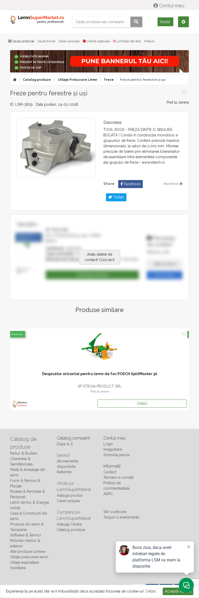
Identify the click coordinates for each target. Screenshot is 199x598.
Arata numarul (164, 264)
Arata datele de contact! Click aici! (100, 257)
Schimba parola (116, 455)
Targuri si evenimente (121, 517)
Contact (109, 472)
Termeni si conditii (118, 477)
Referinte (64, 472)
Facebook (131, 184)
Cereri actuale (69, 41)
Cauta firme (46, 41)
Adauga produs (70, 495)
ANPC (108, 494)
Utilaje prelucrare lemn (77, 80)
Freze (108, 80)
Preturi (149, 41)
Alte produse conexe (27, 551)
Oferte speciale (98, 41)
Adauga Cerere (69, 524)
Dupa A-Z (65, 444)
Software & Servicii (25, 535)
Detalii (142, 403)
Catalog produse (37, 80)
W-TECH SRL (57, 230)
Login (108, 444)
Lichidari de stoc (128, 41)
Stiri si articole (114, 512)
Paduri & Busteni (23, 453)
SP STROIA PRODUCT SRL (100, 386)
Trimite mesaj (164, 275)
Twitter (118, 197)
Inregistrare (112, 449)
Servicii (63, 455)
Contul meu (172, 5)
